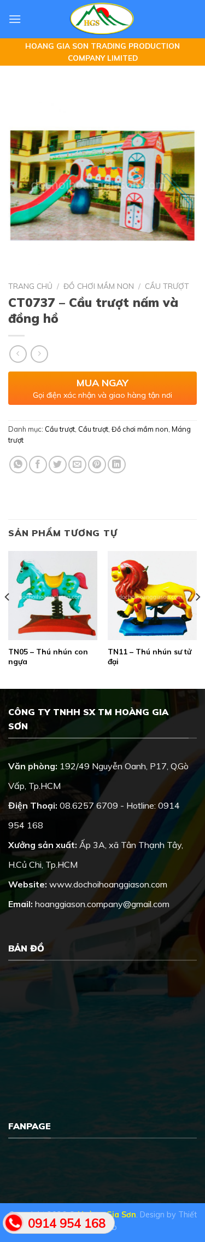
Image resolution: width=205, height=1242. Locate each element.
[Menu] (14, 18)
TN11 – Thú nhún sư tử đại (149, 656)
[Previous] (7, 619)
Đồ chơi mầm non (98, 286)
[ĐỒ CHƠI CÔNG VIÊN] (102, 19)
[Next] (197, 619)
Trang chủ (30, 286)
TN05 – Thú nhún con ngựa (48, 656)
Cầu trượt (167, 286)
